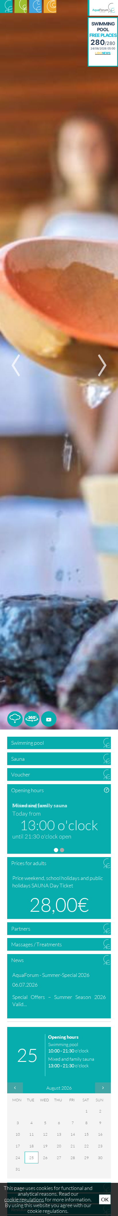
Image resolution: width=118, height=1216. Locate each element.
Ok (105, 1199)
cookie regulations (24, 1199)
